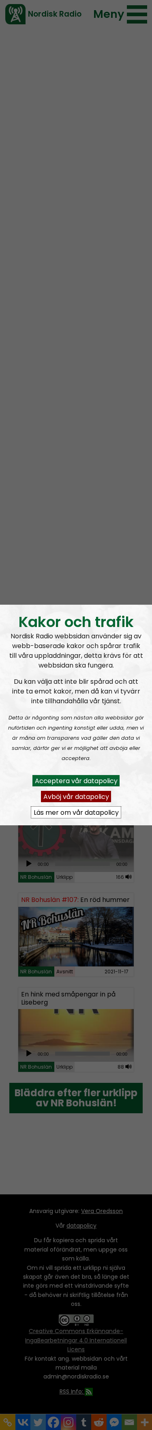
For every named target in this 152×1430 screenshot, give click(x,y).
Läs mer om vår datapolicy (76, 812)
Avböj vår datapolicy (76, 796)
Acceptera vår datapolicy (76, 780)
